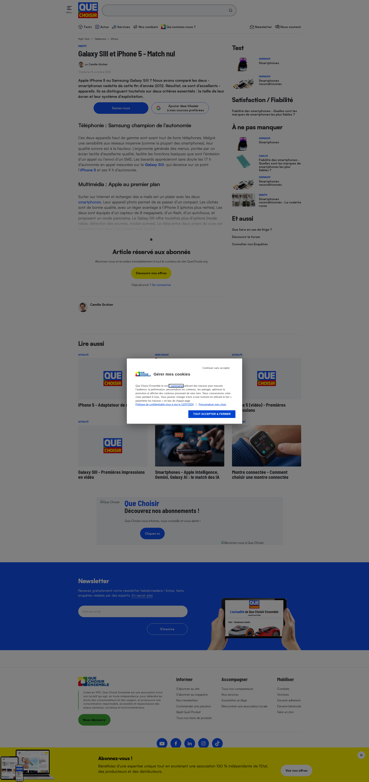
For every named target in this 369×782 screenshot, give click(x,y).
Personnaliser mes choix (212, 404)
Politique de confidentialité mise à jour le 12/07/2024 (164, 404)
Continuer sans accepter (216, 368)
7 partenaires (176, 385)
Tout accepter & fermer (212, 413)
